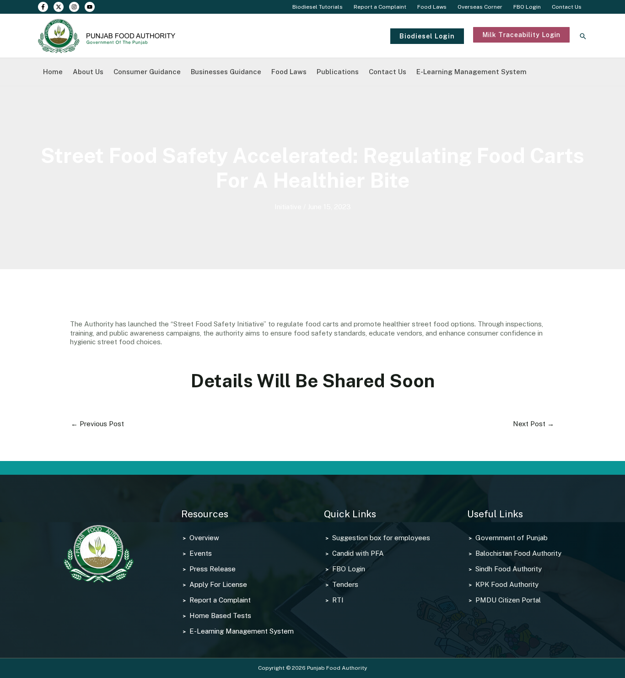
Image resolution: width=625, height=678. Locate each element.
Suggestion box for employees (381, 538)
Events (200, 553)
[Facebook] (43, 7)
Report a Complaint (380, 7)
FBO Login (527, 7)
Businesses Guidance (226, 72)
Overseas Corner (480, 7)
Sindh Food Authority (508, 569)
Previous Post (97, 424)
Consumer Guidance (147, 72)
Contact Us (567, 7)
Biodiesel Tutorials (317, 7)
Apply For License (218, 584)
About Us (88, 72)
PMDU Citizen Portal (508, 600)
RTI (338, 600)
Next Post (533, 424)
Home (53, 72)
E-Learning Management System (471, 72)
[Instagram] (74, 7)
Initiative (288, 207)
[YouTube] (90, 7)
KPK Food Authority (507, 584)
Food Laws (432, 7)
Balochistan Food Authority (518, 553)
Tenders (345, 584)
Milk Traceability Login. (509, 47)
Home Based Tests (220, 615)
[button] (427, 36)
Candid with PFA (358, 553)
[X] (59, 7)
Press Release (212, 569)
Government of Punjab (511, 538)
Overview (204, 538)
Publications (338, 72)
